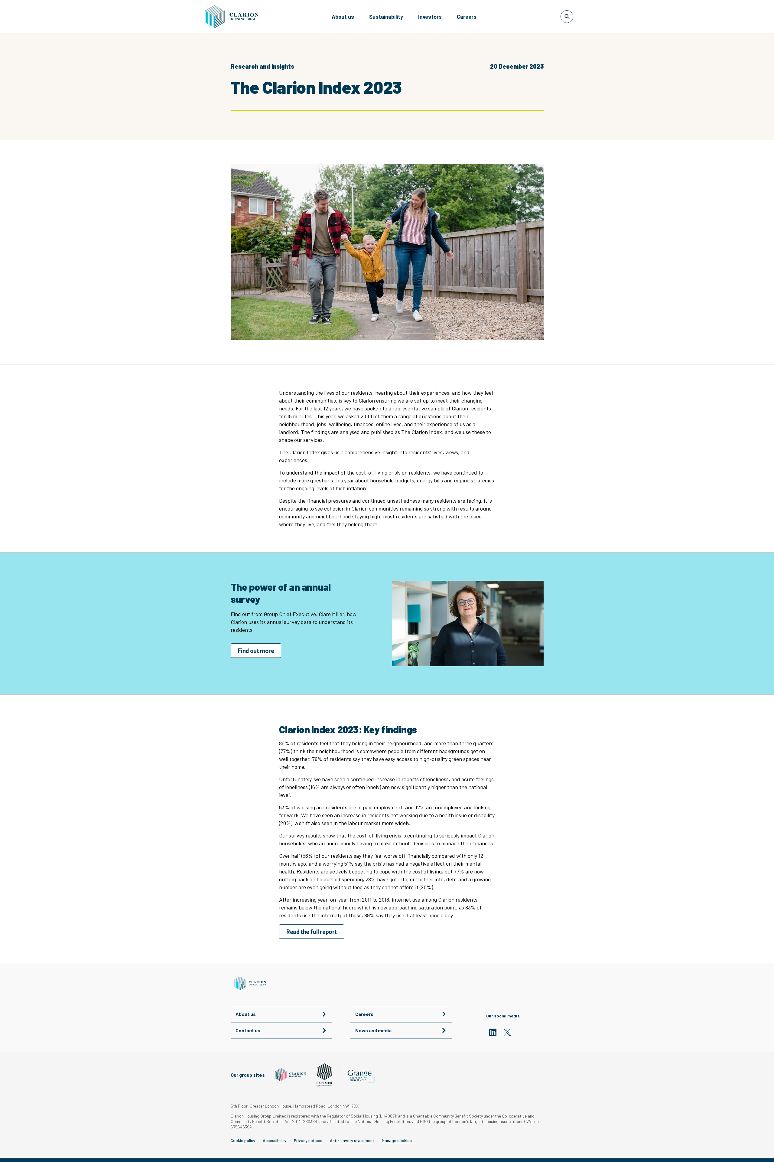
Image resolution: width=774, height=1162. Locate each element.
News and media (373, 1030)
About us (343, 16)
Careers (466, 16)
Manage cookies (397, 1140)
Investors (430, 16)
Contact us (248, 1030)
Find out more (256, 650)
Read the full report (311, 931)
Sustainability (386, 16)
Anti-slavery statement (352, 1140)
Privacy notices (308, 1140)
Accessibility (274, 1140)
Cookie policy (243, 1140)
